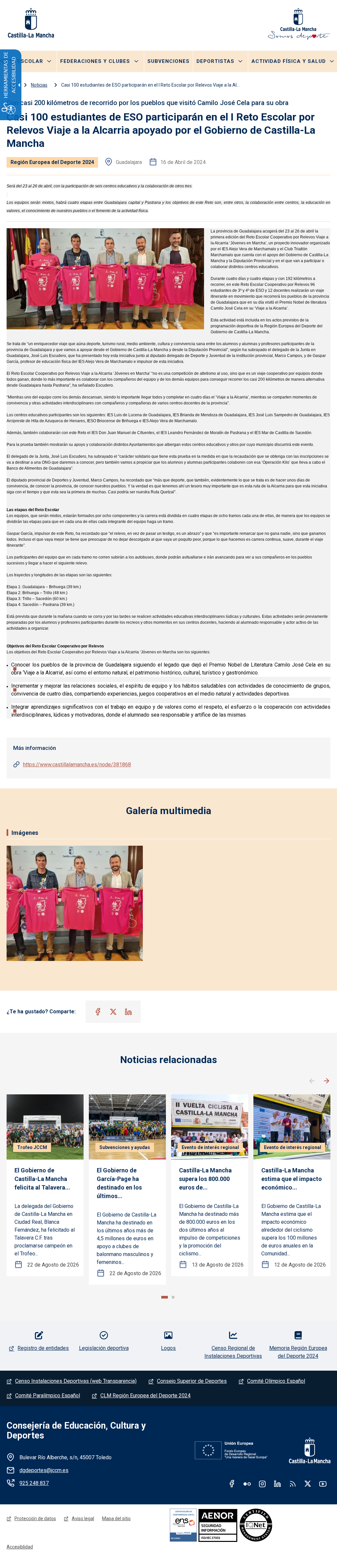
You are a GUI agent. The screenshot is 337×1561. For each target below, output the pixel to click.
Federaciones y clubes (95, 61)
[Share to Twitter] (113, 1011)
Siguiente (326, 1081)
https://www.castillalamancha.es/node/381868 (77, 764)
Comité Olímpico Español (276, 1381)
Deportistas (215, 61)
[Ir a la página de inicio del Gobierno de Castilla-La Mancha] (30, 23)
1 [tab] (164, 1297)
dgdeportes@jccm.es (43, 1470)
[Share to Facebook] (98, 1011)
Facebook (232, 1483)
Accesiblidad (20, 1546)
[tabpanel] (45, 1185)
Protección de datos (35, 1518)
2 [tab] (173, 1297)
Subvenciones (168, 61)
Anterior (312, 1081)
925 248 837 (34, 1483)
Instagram (262, 1483)
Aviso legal (83, 1518)
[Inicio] (299, 24)
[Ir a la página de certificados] (240, 1525)
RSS (292, 1483)
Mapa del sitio (116, 1518)
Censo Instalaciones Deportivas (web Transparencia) (76, 1381)
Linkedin (277, 1483)
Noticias (39, 85)
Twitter (307, 1483)
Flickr (247, 1483)
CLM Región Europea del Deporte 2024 (145, 1395)
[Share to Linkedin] (128, 1011)
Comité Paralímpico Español (47, 1395)
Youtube (322, 1483)
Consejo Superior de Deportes (192, 1381)
